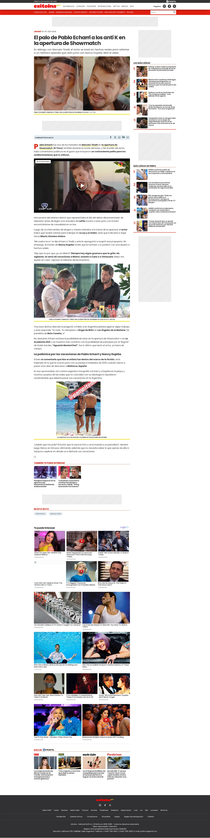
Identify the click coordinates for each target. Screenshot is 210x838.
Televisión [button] (91, 6)
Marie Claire (75, 810)
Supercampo (126, 810)
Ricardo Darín (96, 12)
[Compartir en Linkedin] (123, 137)
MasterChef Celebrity (115, 12)
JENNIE (51, 12)
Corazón (80, 6)
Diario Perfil (47, 810)
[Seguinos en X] (174, 6)
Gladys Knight (80, 12)
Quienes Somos (76, 817)
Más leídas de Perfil (144, 166)
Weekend (114, 810)
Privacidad (106, 817)
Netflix (116, 6)
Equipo (117, 817)
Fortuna (85, 810)
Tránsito (150, 817)
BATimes (164, 810)
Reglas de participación (133, 817)
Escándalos (68, 6)
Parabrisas (104, 810)
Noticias (64, 810)
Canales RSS (61, 817)
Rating (130, 12)
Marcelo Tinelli (56, 514)
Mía (146, 810)
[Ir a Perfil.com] (171, 2)
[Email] (127, 137)
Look (135, 810)
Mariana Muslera (64, 12)
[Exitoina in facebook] (169, 6)
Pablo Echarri (40, 514)
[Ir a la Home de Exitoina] (47, 6)
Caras (56, 810)
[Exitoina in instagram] (164, 6)
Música (124, 6)
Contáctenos (92, 817)
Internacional (104, 6)
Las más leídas (141, 63)
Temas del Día (40, 12)
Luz (141, 810)
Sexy (132, 6)
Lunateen (154, 810)
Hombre (94, 810)
